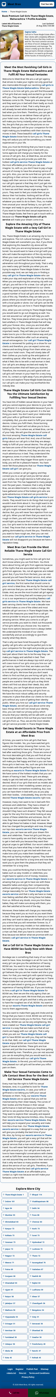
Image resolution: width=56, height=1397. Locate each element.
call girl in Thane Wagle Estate (24, 275)
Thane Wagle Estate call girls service (27, 497)
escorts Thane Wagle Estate (28, 1005)
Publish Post (32, 1369)
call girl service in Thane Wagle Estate (27, 651)
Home (4, 11)
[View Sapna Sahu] (12, 45)
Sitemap (44, 1369)
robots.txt (11, 1373)
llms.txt (22, 1373)
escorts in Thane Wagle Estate (30, 770)
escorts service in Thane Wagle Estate (26, 878)
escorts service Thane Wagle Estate (27, 1119)
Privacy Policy (28, 1377)
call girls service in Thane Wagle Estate (26, 600)
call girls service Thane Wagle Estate (30, 161)
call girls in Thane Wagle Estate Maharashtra (28, 86)
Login (10, 1369)
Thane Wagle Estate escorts (25, 797)
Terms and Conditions (39, 1373)
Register (20, 1369)
